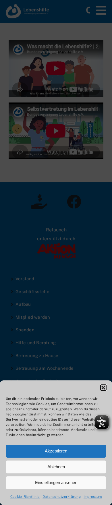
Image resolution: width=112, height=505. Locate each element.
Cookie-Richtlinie (25, 497)
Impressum (93, 497)
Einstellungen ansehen (56, 482)
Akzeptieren (56, 450)
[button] (103, 387)
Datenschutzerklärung (62, 497)
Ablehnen (56, 466)
